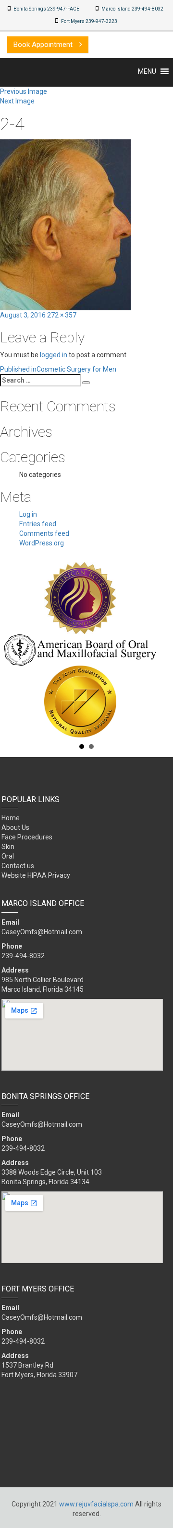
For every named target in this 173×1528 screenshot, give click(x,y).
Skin (7, 846)
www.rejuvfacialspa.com (96, 1504)
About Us (15, 827)
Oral (7, 856)
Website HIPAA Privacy (35, 875)
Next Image (17, 101)
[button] (147, 71)
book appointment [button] (43, 44)
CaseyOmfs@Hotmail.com (41, 932)
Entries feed (37, 524)
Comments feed (44, 533)
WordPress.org (41, 543)
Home (10, 818)
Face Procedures (26, 837)
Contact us (17, 866)
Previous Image (23, 91)
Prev (12, 649)
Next (160, 649)
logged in (53, 355)
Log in (28, 514)
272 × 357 (61, 315)
